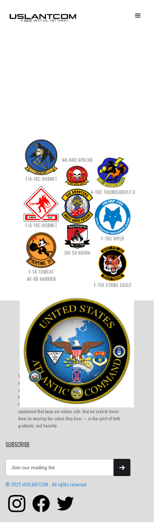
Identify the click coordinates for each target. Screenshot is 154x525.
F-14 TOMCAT (41, 271)
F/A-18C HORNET (41, 178)
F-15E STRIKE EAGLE (112, 284)
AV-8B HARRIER (41, 278)
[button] (137, 15)
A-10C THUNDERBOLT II (113, 191)
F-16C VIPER (112, 238)
